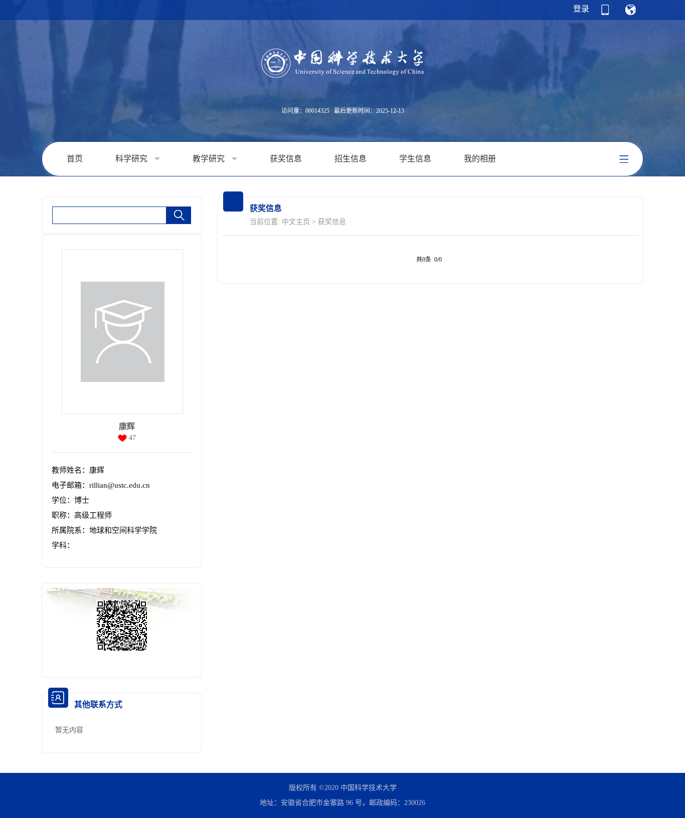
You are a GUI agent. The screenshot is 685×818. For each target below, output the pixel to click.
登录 (581, 9)
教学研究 (210, 158)
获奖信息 (286, 158)
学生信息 (415, 158)
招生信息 (350, 158)
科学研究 (132, 158)
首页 (75, 158)
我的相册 (480, 158)
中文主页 (296, 222)
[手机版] (605, 13)
